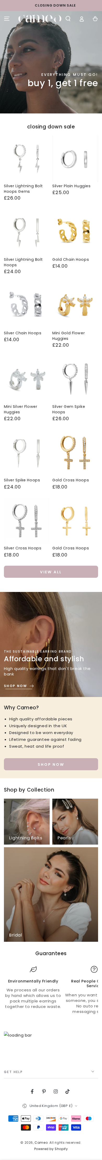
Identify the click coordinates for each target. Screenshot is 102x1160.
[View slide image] (51, 62)
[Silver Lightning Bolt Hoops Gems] (27, 158)
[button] (68, 18)
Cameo (41, 1142)
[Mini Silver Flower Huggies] (27, 379)
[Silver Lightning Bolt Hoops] (27, 232)
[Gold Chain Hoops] (75, 232)
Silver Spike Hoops (22, 480)
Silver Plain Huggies (71, 186)
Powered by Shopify (51, 1149)
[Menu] (7, 18)
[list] (51, 990)
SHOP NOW (51, 764)
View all (51, 572)
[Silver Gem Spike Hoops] (75, 379)
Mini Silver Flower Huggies (20, 409)
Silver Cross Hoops (22, 548)
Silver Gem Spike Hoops (68, 409)
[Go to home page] (40, 19)
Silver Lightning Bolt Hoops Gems (23, 188)
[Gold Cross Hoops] (75, 453)
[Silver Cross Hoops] (27, 521)
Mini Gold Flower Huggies (68, 335)
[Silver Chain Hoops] (27, 306)
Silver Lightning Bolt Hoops (23, 262)
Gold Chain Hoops (70, 259)
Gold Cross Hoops (70, 480)
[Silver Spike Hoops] (27, 453)
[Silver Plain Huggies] (75, 158)
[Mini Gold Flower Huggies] (75, 306)
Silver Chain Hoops (22, 333)
